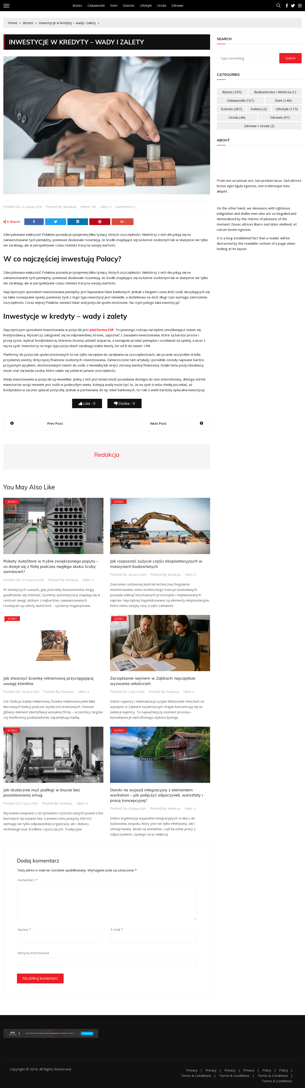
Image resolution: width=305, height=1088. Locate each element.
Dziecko (128, 5)
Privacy (192, 1070)
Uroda (161, 5)
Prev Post (55, 423)
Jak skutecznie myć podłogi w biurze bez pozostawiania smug (41, 792)
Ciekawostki (96, 5)
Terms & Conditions (196, 1075)
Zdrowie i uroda (259, 126)
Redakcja (70, 207)
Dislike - (126, 403)
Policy (266, 1070)
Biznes (77, 5)
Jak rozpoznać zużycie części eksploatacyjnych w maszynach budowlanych (156, 563)
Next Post (158, 423)
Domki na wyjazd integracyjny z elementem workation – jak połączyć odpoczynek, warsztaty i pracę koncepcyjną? (156, 795)
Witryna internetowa (33, 953)
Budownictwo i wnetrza (275, 92)
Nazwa (24, 929)
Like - (88, 403)
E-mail (117, 929)
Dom (113, 5)
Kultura (259, 109)
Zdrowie (177, 5)
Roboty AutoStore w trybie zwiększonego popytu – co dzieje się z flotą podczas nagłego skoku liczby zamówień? (50, 566)
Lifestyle (146, 5)
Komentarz (28, 880)
